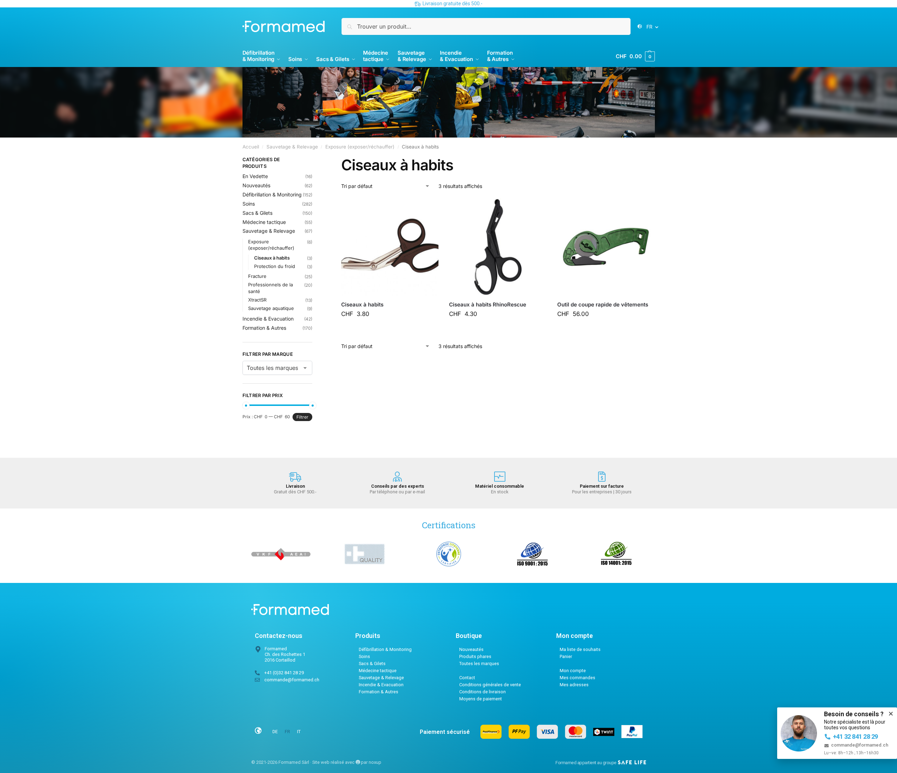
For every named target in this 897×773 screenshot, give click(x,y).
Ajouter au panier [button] (393, 330)
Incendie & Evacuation (268, 319)
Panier (566, 656)
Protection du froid (274, 266)
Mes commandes (577, 677)
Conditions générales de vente (490, 684)
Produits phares (475, 656)
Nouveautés (256, 185)
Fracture (257, 276)
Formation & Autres (264, 328)
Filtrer (302, 417)
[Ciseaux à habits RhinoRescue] (497, 247)
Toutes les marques (479, 663)
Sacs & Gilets (257, 213)
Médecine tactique (264, 222)
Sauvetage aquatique (271, 308)
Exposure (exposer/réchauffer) (359, 147)
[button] (635, 56)
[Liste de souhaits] (428, 208)
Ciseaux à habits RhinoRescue (487, 304)
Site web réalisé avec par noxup (346, 762)
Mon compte (573, 670)
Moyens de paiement (480, 698)
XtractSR (257, 300)
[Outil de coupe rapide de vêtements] (606, 247)
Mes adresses (574, 684)
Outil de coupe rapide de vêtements (602, 304)
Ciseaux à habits (362, 304)
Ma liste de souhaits (580, 649)
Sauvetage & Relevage (292, 147)
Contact (467, 677)
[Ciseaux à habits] (389, 247)
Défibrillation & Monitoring (272, 194)
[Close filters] (314, 160)
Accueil (250, 147)
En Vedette (255, 176)
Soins (248, 204)
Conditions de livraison (482, 691)
